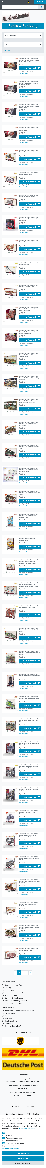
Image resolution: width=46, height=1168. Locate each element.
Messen (8, 1016)
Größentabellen (11, 995)
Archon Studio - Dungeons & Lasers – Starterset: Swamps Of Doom (29, 653)
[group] (10, 65)
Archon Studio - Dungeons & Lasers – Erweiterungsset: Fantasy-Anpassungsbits (28, 561)
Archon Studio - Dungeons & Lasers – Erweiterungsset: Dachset (28, 904)
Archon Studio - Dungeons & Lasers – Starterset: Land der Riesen (28, 720)
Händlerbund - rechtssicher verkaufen (19, 1011)
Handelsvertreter (11, 1021)
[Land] (28, 2)
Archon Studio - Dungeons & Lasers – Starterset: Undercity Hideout (28, 630)
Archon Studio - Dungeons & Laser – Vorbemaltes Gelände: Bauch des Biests (29, 309)
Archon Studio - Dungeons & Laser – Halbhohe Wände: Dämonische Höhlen (28, 835)
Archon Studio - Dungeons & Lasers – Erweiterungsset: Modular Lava (28, 538)
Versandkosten (23, 73)
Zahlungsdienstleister (14, 1138)
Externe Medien (12, 1141)
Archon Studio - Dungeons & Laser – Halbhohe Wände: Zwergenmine (28, 355)
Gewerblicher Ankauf (13, 1026)
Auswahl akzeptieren (23, 1163)
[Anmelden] (2, 2)
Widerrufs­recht (16, 1106)
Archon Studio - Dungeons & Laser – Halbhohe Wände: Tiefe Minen (29, 858)
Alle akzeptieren (23, 1153)
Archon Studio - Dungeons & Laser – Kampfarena (28, 173)
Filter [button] (8, 50)
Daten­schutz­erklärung (14, 1114)
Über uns (8, 1018)
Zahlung (8, 988)
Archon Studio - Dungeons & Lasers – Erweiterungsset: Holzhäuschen (28, 424)
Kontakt (36, 1114)
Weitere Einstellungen (10, 1148)
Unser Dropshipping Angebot (16, 1001)
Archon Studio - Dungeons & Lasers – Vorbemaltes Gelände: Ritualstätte (29, 743)
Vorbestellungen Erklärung (15, 1003)
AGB (28, 1114)
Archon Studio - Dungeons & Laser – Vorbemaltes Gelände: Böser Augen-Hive (29, 332)
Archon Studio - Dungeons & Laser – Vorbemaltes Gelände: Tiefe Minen (29, 789)
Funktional (10, 1146)
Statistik (9, 1135)
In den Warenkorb (29, 68)
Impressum (30, 1106)
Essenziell (9, 1133)
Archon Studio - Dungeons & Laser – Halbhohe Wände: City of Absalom (29, 378)
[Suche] (41, 7)
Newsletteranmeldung (22, 1095)
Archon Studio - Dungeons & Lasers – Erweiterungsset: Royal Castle (29, 492)
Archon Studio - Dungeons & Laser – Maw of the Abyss (28, 241)
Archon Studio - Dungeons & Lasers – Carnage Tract (28, 285)
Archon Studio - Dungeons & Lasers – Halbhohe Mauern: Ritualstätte (28, 812)
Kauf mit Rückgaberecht (14, 998)
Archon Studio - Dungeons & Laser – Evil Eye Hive (28, 949)
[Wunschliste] (32, 2)
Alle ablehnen (23, 1158)
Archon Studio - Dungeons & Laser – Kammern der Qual (28, 195)
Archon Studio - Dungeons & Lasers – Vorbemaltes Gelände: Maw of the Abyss (29, 60)
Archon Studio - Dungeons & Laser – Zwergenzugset (28, 263)
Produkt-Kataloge (11, 1013)
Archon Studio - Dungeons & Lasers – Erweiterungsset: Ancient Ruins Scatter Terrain (28, 584)
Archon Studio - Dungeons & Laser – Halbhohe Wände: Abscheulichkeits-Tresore (28, 401)
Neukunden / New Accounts (15, 985)
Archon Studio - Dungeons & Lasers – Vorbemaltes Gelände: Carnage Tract (29, 129)
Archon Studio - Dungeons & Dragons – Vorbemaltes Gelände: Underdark (29, 219)
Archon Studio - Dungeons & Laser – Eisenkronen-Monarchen (29, 151)
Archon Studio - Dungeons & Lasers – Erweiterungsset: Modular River (28, 515)
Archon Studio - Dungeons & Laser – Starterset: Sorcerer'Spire (29, 675)
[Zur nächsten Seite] (30, 972)
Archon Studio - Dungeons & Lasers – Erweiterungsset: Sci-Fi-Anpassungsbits (30, 469)
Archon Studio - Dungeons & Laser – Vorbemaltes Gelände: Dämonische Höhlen (29, 766)
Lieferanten (9, 1024)
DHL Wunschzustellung (15, 1143)
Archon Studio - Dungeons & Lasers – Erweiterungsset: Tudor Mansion (29, 881)
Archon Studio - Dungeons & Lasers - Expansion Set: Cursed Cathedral (29, 927)
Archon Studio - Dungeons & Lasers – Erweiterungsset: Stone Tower (29, 446)
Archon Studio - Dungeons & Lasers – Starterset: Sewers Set (29, 697)
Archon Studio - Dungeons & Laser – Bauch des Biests (28, 606)
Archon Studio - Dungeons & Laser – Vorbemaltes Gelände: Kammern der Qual (29, 83)
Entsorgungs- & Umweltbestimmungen (19, 993)
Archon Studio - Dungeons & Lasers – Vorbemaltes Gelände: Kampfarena (29, 106)
